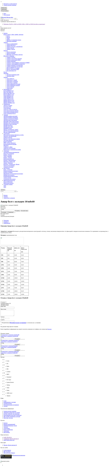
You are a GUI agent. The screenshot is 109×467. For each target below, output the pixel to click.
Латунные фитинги (8, 140)
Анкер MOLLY (10, 78)
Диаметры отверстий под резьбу (12, 412)
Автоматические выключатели (11, 152)
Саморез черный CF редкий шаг (15, 65)
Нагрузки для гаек (8, 418)
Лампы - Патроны (8, 163)
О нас (5, 400)
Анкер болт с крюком (12, 82)
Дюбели (6, 42)
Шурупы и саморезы (9, 56)
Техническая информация (7, 408)
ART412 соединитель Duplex (11, 118)
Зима (5, 185)
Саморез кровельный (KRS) (14, 60)
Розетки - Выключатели (10, 160)
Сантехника (7, 133)
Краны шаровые (8, 141)
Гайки (8, 38)
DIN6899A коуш (8, 128)
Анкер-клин (10, 88)
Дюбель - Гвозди (11, 49)
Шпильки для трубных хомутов (15, 54)
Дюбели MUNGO (11, 45)
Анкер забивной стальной (13, 85)
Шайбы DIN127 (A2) (9, 101)
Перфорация (7, 104)
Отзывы (6, 221)
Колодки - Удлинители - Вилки (11, 164)
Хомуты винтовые (11, 52)
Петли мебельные (8, 181)
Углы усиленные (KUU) (10, 113)
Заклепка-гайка (10, 76)
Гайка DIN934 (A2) (8, 96)
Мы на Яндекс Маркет (9, 452)
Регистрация (7, 14)
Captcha (2, 319)
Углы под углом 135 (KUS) (10, 109)
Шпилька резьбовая (11, 41)
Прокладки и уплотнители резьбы (12, 149)
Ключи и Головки (8, 172)
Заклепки (6, 73)
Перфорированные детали (10, 425)
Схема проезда (7, 450)
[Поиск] (17, 191)
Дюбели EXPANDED (12, 44)
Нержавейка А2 (8, 89)
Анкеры (6, 77)
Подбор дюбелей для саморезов (12, 414)
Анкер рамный (10, 86)
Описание (6, 220)
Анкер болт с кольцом (12, 81)
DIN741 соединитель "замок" (11, 129)
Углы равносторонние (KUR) (11, 110)
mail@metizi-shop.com (9, 440)
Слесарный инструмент (10, 179)
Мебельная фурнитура (9, 180)
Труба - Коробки (8, 156)
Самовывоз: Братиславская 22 (11, 438)
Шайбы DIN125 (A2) (9, 100)
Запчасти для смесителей (10, 136)
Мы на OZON (7, 451)
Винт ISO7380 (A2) (8, 92)
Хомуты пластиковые (9, 165)
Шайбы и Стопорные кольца (14, 40)
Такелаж (6, 114)
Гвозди (5, 72)
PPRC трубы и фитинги (10, 143)
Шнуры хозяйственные (9, 132)
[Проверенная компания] (18, 458)
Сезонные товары (8, 184)
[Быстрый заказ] (21, 339)
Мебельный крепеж (8, 183)
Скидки (5, 406)
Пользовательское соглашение (11, 404)
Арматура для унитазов (9, 148)
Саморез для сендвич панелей (14, 58)
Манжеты (6, 145)
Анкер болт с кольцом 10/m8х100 (9, 352)
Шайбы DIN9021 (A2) (9, 102)
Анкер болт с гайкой (12, 80)
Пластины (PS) (7, 106)
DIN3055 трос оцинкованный (11, 122)
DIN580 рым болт (8, 125)
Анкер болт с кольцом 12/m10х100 (9, 336)
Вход (5, 13)
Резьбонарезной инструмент (11, 176)
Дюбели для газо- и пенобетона (14, 46)
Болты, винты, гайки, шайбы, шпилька (13, 34)
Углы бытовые (7, 108)
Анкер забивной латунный (13, 84)
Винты (8, 37)
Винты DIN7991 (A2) (9, 93)
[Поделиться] (14, 212)
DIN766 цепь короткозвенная (11, 131)
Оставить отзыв (4, 304)
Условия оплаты (8, 403)
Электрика (6, 151)
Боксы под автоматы (9, 153)
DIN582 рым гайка (8, 126)
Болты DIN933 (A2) (8, 90)
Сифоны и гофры (8, 147)
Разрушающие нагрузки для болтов (12, 415)
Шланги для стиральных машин (12, 139)
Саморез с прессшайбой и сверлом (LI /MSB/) (18, 62)
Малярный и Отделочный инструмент (13, 173)
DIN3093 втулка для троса (10, 124)
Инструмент (7, 168)
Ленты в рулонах (8, 105)
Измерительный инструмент (11, 171)
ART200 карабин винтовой (10, 116)
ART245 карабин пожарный (11, 117)
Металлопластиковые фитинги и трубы (14, 135)
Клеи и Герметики (8, 429)
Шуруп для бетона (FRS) (13, 69)
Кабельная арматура (9, 159)
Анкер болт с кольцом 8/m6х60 (8, 347)
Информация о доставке (10, 402)
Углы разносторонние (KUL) (11, 112)
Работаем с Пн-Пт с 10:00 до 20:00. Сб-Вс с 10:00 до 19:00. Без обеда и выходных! (24, 24)
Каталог (50, 329)
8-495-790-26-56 (8, 437)
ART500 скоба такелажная (10, 120)
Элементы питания (8, 167)
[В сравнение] (24, 339)
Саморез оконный (11, 61)
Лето (5, 187)
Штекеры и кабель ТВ (9, 161)
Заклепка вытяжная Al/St (13, 74)
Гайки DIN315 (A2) (8, 98)
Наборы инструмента (9, 175)
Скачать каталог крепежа (10, 5)
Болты (8, 36)
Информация (7, 223)
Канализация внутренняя (10, 144)
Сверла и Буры (7, 177)
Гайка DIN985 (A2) (8, 97)
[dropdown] (1, 1)
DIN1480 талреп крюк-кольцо (11, 121)
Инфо (2, 398)
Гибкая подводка (8, 137)
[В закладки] (22, 339)
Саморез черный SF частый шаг (15, 66)
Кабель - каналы (8, 157)
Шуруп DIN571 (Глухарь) (13, 68)
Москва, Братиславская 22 (10, 445)
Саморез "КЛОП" (11, 57)
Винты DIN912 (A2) (9, 94)
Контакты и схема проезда (10, 3)
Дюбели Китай (10, 48)
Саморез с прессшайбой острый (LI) (16, 64)
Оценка (2, 317)
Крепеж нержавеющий (9, 424)
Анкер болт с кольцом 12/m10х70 (9, 341)
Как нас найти (4, 447)
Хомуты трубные (11, 53)
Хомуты (6, 50)
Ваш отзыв (3, 309)
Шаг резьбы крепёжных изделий (12, 416)
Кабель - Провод (8, 155)
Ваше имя (3, 306)
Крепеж (5, 33)
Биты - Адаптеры (8, 169)
